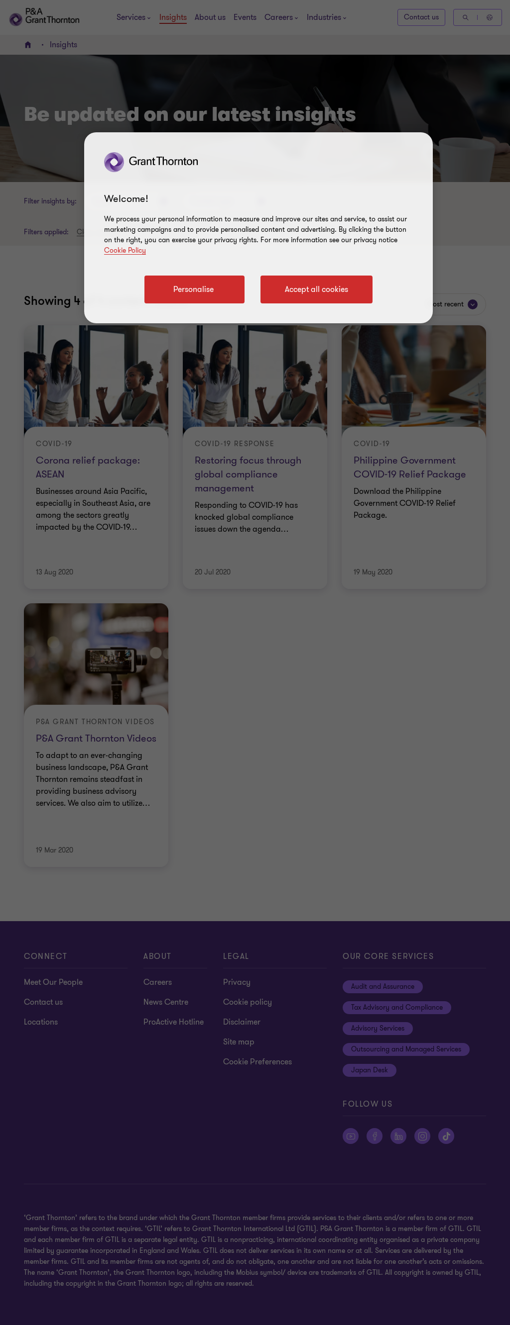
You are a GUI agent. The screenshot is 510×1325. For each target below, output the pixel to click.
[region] (258, 227)
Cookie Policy (125, 250)
